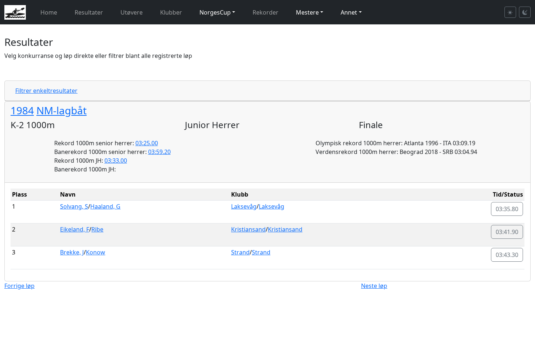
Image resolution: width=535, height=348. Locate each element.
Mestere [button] (307, 12)
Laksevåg (244, 206)
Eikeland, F (74, 229)
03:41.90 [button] (507, 232)
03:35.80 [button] (507, 209)
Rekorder (265, 12)
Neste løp (374, 286)
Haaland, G (105, 206)
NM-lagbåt (61, 110)
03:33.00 (115, 161)
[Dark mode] (525, 12)
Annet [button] (349, 12)
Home (48, 12)
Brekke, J (72, 252)
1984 (22, 110)
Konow (95, 252)
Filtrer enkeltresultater (46, 91)
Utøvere (131, 12)
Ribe (97, 229)
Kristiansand (248, 229)
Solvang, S (74, 206)
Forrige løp (19, 286)
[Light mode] (510, 12)
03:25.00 (146, 143)
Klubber (171, 12)
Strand (240, 252)
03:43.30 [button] (507, 255)
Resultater (89, 12)
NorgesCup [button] (215, 12)
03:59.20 (159, 152)
